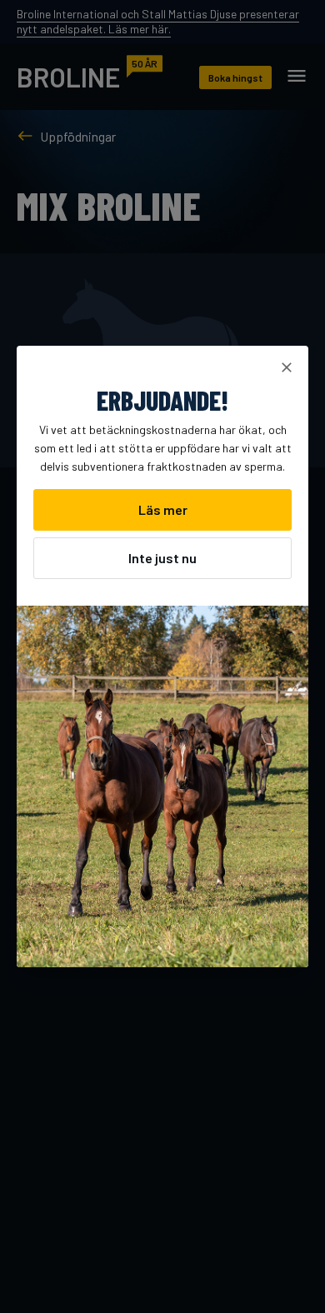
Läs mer (163, 509)
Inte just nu (162, 558)
